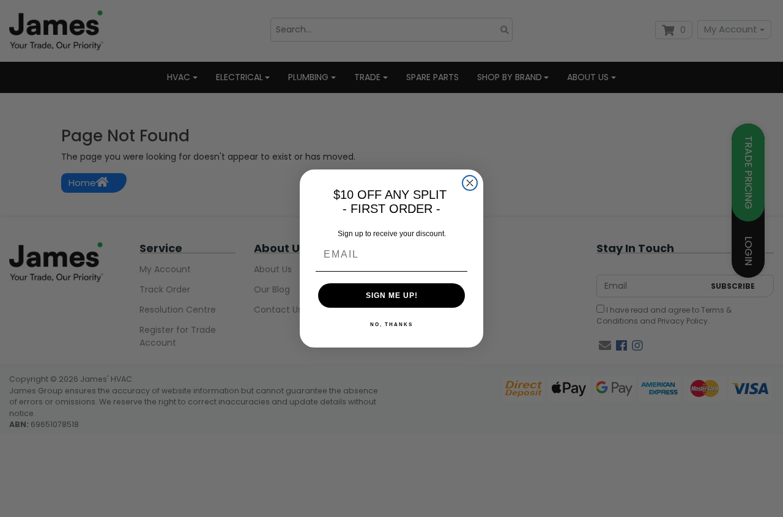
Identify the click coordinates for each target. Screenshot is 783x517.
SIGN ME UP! (392, 295)
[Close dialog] (469, 183)
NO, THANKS (391, 324)
